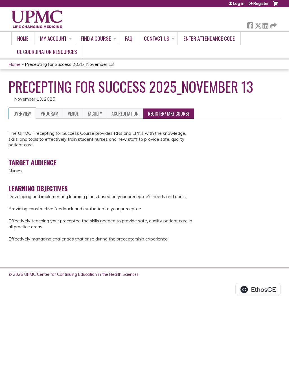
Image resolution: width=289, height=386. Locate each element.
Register (261, 3)
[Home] (36, 19)
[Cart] (275, 5)
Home (23, 38)
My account (53, 38)
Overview (22, 113)
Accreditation (125, 113)
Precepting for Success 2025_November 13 (69, 64)
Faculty (95, 113)
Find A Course (96, 38)
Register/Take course (168, 113)
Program (49, 113)
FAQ (128, 38)
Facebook (250, 24)
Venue (73, 113)
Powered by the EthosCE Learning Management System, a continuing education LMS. (258, 289)
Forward (273, 24)
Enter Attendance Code (209, 38)
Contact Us (156, 38)
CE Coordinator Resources (47, 51)
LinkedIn (265, 24)
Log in (238, 3)
